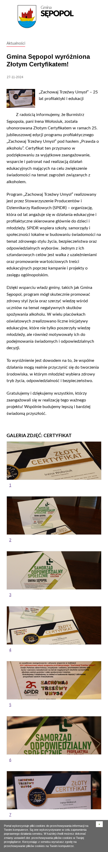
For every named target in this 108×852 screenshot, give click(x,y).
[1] (54, 460)
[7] (54, 790)
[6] (54, 735)
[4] (54, 625)
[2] (54, 515)
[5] (54, 680)
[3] (54, 570)
